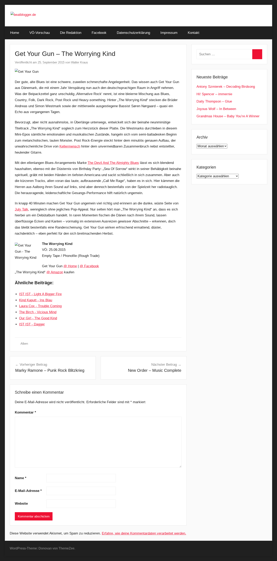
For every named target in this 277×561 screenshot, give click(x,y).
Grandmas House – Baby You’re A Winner (228, 116)
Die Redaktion (70, 33)
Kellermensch (69, 146)
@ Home (70, 266)
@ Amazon (54, 272)
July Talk (21, 209)
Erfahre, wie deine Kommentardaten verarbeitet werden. (144, 533)
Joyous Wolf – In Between (216, 109)
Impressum (168, 33)
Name (20, 478)
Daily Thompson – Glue (214, 101)
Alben (24, 343)
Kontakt (193, 33)
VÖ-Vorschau (39, 33)
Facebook (99, 33)
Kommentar (25, 412)
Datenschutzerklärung (133, 33)
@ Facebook (89, 266)
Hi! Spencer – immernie (214, 94)
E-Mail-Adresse (28, 491)
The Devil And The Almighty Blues (113, 163)
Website (21, 503)
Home (14, 33)
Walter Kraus (79, 62)
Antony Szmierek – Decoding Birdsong (225, 87)
